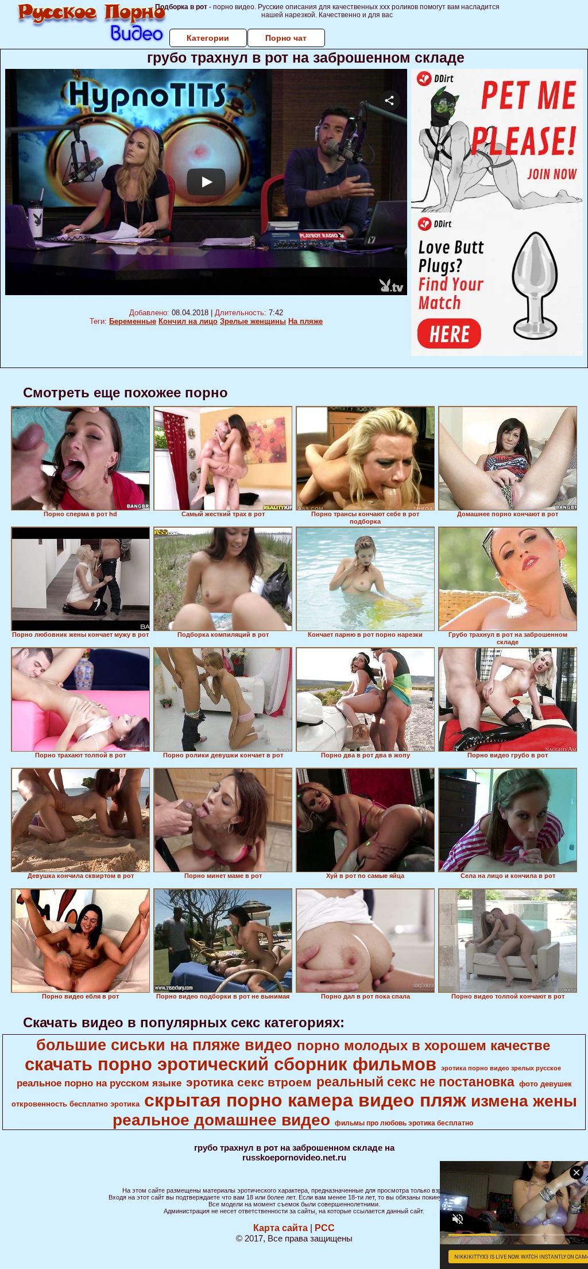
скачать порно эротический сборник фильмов (230, 1064)
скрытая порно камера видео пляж (305, 1100)
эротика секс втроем (249, 1082)
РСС (325, 1228)
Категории (208, 37)
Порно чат (286, 37)
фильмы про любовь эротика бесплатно (404, 1123)
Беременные (132, 321)
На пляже (305, 321)
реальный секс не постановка (415, 1081)
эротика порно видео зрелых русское (501, 1068)
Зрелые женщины (253, 321)
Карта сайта (280, 1228)
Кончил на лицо (188, 321)
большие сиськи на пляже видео (164, 1045)
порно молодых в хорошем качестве (423, 1045)
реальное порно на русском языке (99, 1083)
